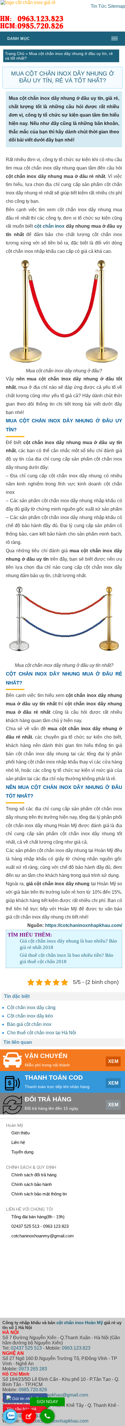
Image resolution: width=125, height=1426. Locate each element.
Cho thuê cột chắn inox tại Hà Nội (41, 1032)
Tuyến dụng (22, 1151)
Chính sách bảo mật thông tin (39, 1193)
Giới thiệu (20, 1132)
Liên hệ (18, 1142)
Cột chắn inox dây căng (31, 1007)
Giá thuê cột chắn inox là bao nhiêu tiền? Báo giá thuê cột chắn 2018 (66, 958)
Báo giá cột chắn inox (29, 1024)
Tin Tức (99, 6)
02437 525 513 (26, 1348)
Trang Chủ (14, 53)
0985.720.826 (33, 1389)
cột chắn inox (49, 226)
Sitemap (116, 6)
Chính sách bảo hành (31, 1184)
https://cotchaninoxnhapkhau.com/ (83, 925)
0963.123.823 (76, 1348)
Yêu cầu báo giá (21, 1408)
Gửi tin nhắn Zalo (27, 1398)
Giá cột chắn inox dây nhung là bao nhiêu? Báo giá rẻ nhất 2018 (68, 944)
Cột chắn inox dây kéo (30, 1015)
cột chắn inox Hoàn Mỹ (79, 1322)
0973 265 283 (33, 1368)
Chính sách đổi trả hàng (33, 1174)
